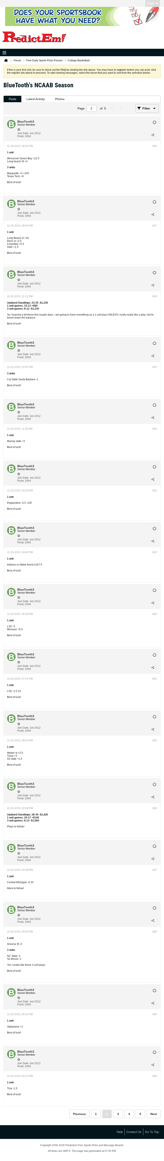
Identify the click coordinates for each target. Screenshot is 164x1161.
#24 (154, 678)
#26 (154, 808)
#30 (154, 1076)
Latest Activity (35, 99)
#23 (154, 614)
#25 (154, 740)
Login (150, 3)
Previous (79, 1114)
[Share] (152, 135)
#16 (154, 146)
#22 (154, 552)
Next (153, 1114)
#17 (154, 225)
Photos (59, 99)
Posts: (20, 136)
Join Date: (23, 133)
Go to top (152, 1132)
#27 (154, 869)
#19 (154, 367)
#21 (154, 490)
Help (120, 1132)
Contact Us (133, 1132)
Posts (12, 99)
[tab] (12, 99)
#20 (154, 428)
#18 (154, 296)
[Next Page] (122, 108)
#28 (154, 931)
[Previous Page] (113, 108)
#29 (154, 1014)
